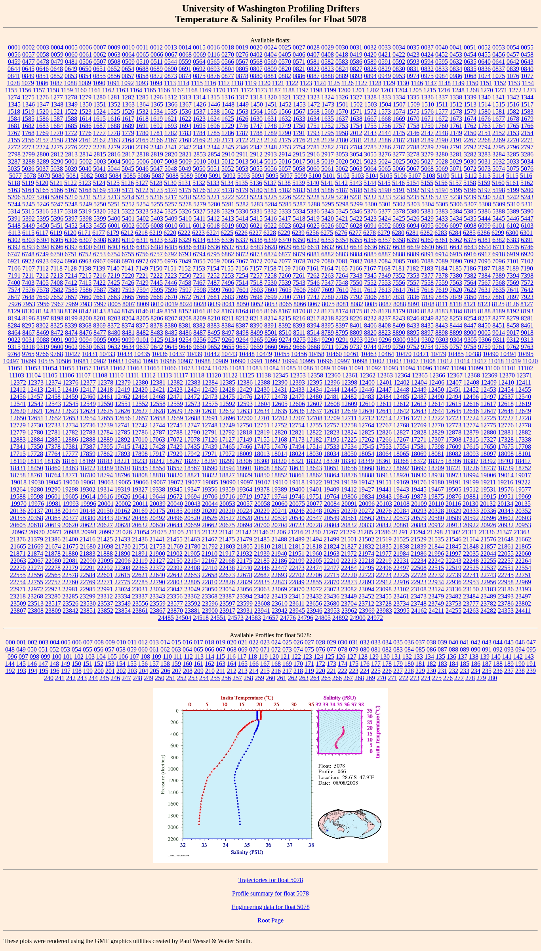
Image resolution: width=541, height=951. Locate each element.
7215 (85, 275)
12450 (436, 389)
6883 (341, 254)
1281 (113, 97)
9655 (228, 346)
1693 (170, 125)
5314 (14, 211)
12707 (297, 418)
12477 (262, 396)
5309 (499, 204)
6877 (284, 254)
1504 (385, 104)
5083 (101, 175)
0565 (213, 61)
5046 (142, 168)
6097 (456, 225)
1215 (429, 90)
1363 (128, 104)
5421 (341, 218)
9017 (513, 332)
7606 (299, 289)
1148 (444, 83)
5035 (14, 168)
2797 (527, 147)
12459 (70, 396)
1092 (127, 83)
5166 (56, 190)
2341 (170, 147)
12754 (297, 425)
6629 (285, 247)
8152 (185, 311)
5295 (328, 204)
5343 (327, 211)
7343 (356, 275)
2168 (185, 140)
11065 (152, 368)
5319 (85, 211)
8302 (42, 325)
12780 (35, 432)
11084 (271, 368)
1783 (185, 133)
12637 (314, 411)
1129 (389, 83)
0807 (256, 68)
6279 (383, 232)
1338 (456, 97)
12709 (332, 418)
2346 (242, 147)
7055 (199, 261)
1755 (370, 125)
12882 (523, 432)
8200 (85, 318)
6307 (85, 239)
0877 (227, 75)
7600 (228, 289)
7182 (412, 268)
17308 (453, 439)
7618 (427, 289)
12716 (401, 418)
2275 (56, 147)
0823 (327, 68)
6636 (370, 247)
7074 (270, 261)
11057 (83, 368)
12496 (471, 396)
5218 (185, 197)
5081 (72, 175)
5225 (270, 197)
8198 (57, 318)
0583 (341, 61)
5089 (186, 175)
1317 (242, 97)
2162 (99, 140)
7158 (270, 268)
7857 (484, 296)
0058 (42, 54)
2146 (413, 133)
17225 (349, 439)
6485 (171, 247)
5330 (242, 211)
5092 (229, 175)
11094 (407, 368)
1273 (529, 90)
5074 (498, 168)
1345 (14, 104)
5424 (384, 218)
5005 (128, 161)
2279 (113, 147)
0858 (142, 75)
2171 (227, 140)
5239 (470, 197)
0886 (299, 75)
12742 (140, 425)
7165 (341, 268)
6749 (42, 254)
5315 (28, 211)
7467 (199, 282)
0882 (284, 75)
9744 (370, 346)
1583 (527, 111)
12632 (227, 411)
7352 (398, 275)
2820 (171, 154)
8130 (28, 311)
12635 (279, 411)
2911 (242, 154)
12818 (244, 432)
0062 (99, 54)
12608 (332, 403)
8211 (228, 318)
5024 (384, 161)
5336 (313, 211)
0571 (299, 61)
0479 (57, 61)
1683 (42, 125)
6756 (142, 254)
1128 (375, 83)
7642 (527, 289)
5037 (42, 168)
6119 (56, 232)
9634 (128, 346)
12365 (420, 375)
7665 (128, 296)
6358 (398, 239)
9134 (171, 339)
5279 (199, 204)
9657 (242, 346)
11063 (135, 368)
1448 (228, 104)
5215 (142, 197)
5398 (85, 218)
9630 (85, 346)
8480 (114, 332)
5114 (498, 175)
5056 (270, 168)
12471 (175, 396)
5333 (284, 211)
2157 (42, 140)
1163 (122, 90)
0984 (441, 75)
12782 (70, 432)
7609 (328, 289)
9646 (185, 346)
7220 (128, 275)
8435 (427, 325)
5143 (355, 182)
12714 (384, 418)
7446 (170, 282)
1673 (456, 118)
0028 (313, 47)
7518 (256, 282)
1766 (527, 125)
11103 (16, 375)
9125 (156, 339)
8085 (371, 304)
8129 (14, 311)
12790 (192, 432)
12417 (87, 389)
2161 (85, 140)
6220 (170, 232)
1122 (292, 83)
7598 (199, 289)
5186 (327, 190)
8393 (299, 325)
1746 (242, 125)
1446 (214, 104)
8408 (384, 325)
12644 (436, 411)
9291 (342, 339)
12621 (35, 411)
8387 (242, 325)
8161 (199, 311)
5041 (99, 168)
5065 (384, 168)
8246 (413, 318)
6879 (299, 254)
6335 (213, 239)
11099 (475, 368)
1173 (261, 90)
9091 (57, 339)
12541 (18, 403)
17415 (122, 446)
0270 (227, 54)
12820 (279, 432)
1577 (441, 111)
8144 (113, 311)
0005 (71, 47)
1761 (456, 125)
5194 (441, 190)
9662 (285, 346)
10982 (98, 361)
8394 (313, 325)
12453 (488, 389)
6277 (355, 232)
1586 (42, 118)
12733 (53, 425)
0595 (441, 61)
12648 (506, 411)
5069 (441, 168)
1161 (94, 90)
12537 (506, 396)
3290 (57, 161)
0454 (470, 54)
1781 (156, 133)
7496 (227, 282)
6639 (413, 247)
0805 (242, 68)
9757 (456, 346)
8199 (71, 318)
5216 (156, 197)
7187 (484, 268)
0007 (99, 47)
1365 (156, 104)
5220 (199, 197)
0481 (71, 61)
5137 (270, 182)
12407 (454, 382)
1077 (527, 75)
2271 (527, 140)
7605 (285, 289)
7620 (456, 289)
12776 (506, 425)
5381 (427, 211)
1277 (56, 97)
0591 (384, 61)
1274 (14, 97)
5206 (14, 197)
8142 (85, 311)
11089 (322, 368)
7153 (198, 268)
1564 (256, 111)
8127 (526, 304)
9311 (499, 339)
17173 (297, 439)
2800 (42, 154)
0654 (128, 68)
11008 (428, 361)
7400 (14, 282)
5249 (85, 204)
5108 (429, 175)
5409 (171, 218)
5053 (242, 168)
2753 (284, 147)
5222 (227, 197)
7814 (384, 296)
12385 (227, 382)
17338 (523, 439)
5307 (470, 204)
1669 (398, 118)
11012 (445, 361)
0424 (427, 54)
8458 (513, 325)
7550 (356, 282)
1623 (199, 118)
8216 (299, 318)
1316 (227, 97)
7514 (242, 282)
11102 (525, 368)
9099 (128, 339)
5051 (213, 168)
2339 (142, 147)
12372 (18, 382)
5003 (99, 161)
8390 (256, 325)
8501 (271, 332)
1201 (358, 90)
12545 (70, 403)
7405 (42, 282)
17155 (262, 439)
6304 (42, 239)
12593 (245, 403)
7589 (114, 289)
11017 (479, 361)
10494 (508, 354)
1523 (85, 111)
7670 (170, 296)
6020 (242, 225)
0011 (142, 47)
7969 (71, 304)
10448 (247, 354)
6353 (327, 239)
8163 (227, 311)
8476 (85, 332)
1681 (14, 125)
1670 (413, 118)
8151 (170, 311)
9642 (156, 346)
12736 (87, 425)
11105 (49, 375)
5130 (170, 182)
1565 (270, 111)
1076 (513, 75)
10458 (316, 354)
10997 (342, 361)
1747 (256, 125)
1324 (327, 97)
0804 (227, 68)
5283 (256, 204)
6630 (299, 247)
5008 (171, 161)
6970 (128, 261)
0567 (242, 61)
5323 (142, 211)
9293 (356, 339)
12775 (488, 425)
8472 (57, 332)
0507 (99, 61)
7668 (156, 296)
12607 (314, 403)
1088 (70, 83)
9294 (370, 339)
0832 (427, 68)
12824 (349, 432)
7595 (156, 289)
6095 (427, 225)
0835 (470, 68)
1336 (427, 97)
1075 (498, 75)
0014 (185, 47)
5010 (199, 161)
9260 (228, 339)
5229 (327, 197)
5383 (441, 211)
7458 (185, 282)
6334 (199, 239)
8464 (14, 332)
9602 (71, 346)
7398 (527, 275)
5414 (242, 218)
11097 (441, 368)
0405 (284, 54)
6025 (313, 225)
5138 (284, 182)
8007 (128, 304)
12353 (298, 375)
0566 (227, 61)
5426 (413, 218)
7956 (43, 304)
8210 (214, 318)
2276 (71, 147)
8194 (14, 318)
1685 (71, 125)
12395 (314, 382)
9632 (114, 346)
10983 (116, 361)
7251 (199, 275)
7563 (456, 282)
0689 (156, 68)
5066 (398, 168)
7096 (498, 261)
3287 (14, 161)
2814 (85, 154)
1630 (256, 118)
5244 (14, 204)
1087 (56, 83)
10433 (107, 354)
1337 (441, 97)
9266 (271, 339)
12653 (70, 418)
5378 (398, 211)
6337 (242, 239)
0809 (270, 68)
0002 (28, 47)
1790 (284, 133)
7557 (413, 282)
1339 (470, 97)
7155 (227, 268)
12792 (227, 432)
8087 (385, 304)
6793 (185, 254)
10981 (81, 361)
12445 (349, 389)
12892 (122, 439)
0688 (142, 68)
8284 (14, 325)
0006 (85, 47)
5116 (526, 175)
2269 (498, 140)
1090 (99, 83)
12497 (488, 396)
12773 (453, 425)
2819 (156, 154)
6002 (128, 225)
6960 (71, 261)
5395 (42, 218)
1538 (213, 111)
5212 (99, 197)
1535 (170, 111)
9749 (384, 346)
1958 (341, 133)
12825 (366, 432)
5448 (14, 225)
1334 (398, 97)
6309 (114, 239)
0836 (484, 68)
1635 (327, 118)
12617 (488, 403)
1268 (472, 90)
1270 (486, 90)
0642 (513, 61)
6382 (498, 239)
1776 (85, 133)
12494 (453, 396)
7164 (327, 268)
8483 (156, 332)
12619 (523, 403)
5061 (327, 168)
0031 (356, 47)
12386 (245, 382)
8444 (456, 325)
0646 (42, 68)
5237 (441, 197)
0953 (398, 75)
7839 (427, 296)
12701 (262, 418)
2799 (28, 154)
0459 (14, 61)
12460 (87, 396)
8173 (327, 311)
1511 (442, 104)
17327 (488, 439)
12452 (471, 389)
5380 (413, 211)
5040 (85, 168)
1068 (470, 75)
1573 (384, 111)
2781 (313, 147)
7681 (213, 296)
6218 (141, 232)
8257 (484, 318)
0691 (185, 68)
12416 (70, 389)
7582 (57, 289)
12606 (297, 403)
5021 (356, 161)
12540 (523, 396)
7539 (284, 282)
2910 (228, 154)
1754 (356, 125)
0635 (470, 61)
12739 (105, 425)
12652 (53, 418)
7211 (28, 275)
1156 (25, 90)
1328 (370, 97)
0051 (470, 47)
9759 (484, 346)
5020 (341, 161)
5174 (170, 190)
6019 (227, 225)
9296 (385, 339)
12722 (436, 418)
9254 (185, 339)
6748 (28, 254)
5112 (471, 175)
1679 (527, 118)
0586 (356, 61)
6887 (384, 254)
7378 (441, 275)
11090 (339, 368)
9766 (42, 354)
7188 (498, 268)
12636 (297, 411)
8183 (441, 311)
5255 (156, 204)
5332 (270, 211)
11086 (305, 368)
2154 (527, 133)
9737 (356, 346)
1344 (527, 97)
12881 (506, 432)
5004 (114, 161)
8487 (199, 332)
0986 (456, 75)
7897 (513, 296)
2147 (427, 133)
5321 (113, 211)
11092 (373, 368)
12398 (349, 382)
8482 (142, 332)
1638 (356, 118)
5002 (85, 161)
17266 (384, 439)
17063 (157, 439)
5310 (513, 204)
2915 (299, 154)
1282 (128, 97)
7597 (185, 289)
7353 (413, 275)
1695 (199, 125)
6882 (327, 254)
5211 (85, 197)
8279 (513, 318)
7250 (185, 275)
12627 (140, 411)
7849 (456, 296)
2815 (99, 154)
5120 (42, 182)
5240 (484, 197)
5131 (184, 182)
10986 (168, 361)
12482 (349, 396)
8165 (256, 311)
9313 (527, 339)
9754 (427, 346)
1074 (484, 75)
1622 (185, 118)
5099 (300, 175)
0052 (484, 47)
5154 (412, 182)
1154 (528, 83)
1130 (403, 83)
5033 (513, 161)
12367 (455, 375)
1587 (56, 118)
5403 (156, 218)
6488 (199, 247)
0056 (14, 54)
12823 (331, 432)
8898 (441, 332)
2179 (327, 140)
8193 (527, 311)
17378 (53, 446)
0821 (299, 68)
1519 (28, 111)
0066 (156, 54)
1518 (14, 111)
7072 (256, 261)
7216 (99, 275)
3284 (498, 154)
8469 (42, 332)
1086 (42, 83)
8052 (257, 304)
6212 (127, 232)
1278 (71, 97)
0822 (313, 68)
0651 (99, 68)
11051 (15, 368)
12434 (314, 389)
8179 (398, 311)
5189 (370, 190)
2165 (142, 140)
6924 (56, 261)
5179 (242, 190)
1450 (256, 104)
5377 (384, 211)
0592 (398, 61)
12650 (18, 418)
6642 (456, 247)
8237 (384, 318)
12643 (419, 411)
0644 (14, 68)
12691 (210, 418)
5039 (71, 168)
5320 (99, 211)
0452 (441, 54)
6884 (356, 254)
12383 (192, 382)
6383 (513, 239)
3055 (370, 154)
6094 (413, 225)
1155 (11, 90)
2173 (256, 140)
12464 (140, 396)
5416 (270, 218)
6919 (513, 254)
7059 (213, 261)
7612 (370, 289)
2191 (456, 140)
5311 (527, 204)
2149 (456, 133)
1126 (347, 83)
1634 (313, 118)
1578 (456, 111)
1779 (128, 133)
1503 (370, 104)
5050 (199, 168)
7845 (441, 296)
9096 (114, 339)
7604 (271, 289)
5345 (341, 211)
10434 (125, 354)
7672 (185, 296)
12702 (280, 418)
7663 (113, 296)
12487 (419, 396)
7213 (56, 275)
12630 (192, 411)
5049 (185, 168)
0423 (413, 54)
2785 (370, 147)
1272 (515, 90)
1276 (42, 97)
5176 (199, 190)
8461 (527, 325)
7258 (270, 275)
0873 (170, 75)
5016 (284, 161)
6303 (28, 239)
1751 (313, 125)
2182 (370, 140)
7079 (313, 261)
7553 (384, 282)
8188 (484, 311)
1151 (486, 83)
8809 (356, 332)
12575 (210, 403)
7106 (14, 268)
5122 (70, 182)
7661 (99, 296)
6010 (171, 225)
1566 (284, 111)
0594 (427, 61)
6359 (413, 239)
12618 (506, 403)
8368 (85, 325)
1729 (227, 125)
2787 (398, 147)
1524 (99, 111)
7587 (99, 289)
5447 (527, 218)
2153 (513, 133)
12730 (35, 425)
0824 (341, 68)
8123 (484, 304)
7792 (356, 296)
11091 (356, 368)
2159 (71, 140)
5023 (370, 161)
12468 (157, 396)
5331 (256, 211)
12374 (53, 382)
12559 (175, 403)
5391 (14, 218)
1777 (99, 133)
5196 (470, 190)
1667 (370, 118)
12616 (471, 403)
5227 (299, 197)
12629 (175, 411)
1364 (142, 104)
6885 (370, 254)
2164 (128, 140)
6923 (42, 261)
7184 (441, 268)
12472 (192, 396)
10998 (360, 361)
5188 (356, 190)
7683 (227, 296)
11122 (230, 375)
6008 (156, 225)
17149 (244, 439)
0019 (242, 47)
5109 (443, 175)
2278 (99, 147)
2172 (242, 140)
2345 (227, 147)
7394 (513, 275)
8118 (456, 304)
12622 (53, 411)
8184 (456, 311)
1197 (302, 90)
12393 (297, 382)
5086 (143, 175)
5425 (398, 218)
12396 (332, 382)
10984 (133, 361)
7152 (184, 268)
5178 (227, 190)
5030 (470, 161)
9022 (14, 339)
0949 (384, 75)
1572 (370, 111)
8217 (313, 318)
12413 (35, 389)
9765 (28, 354)
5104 (372, 175)
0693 (213, 68)
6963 (85, 261)
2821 (185, 154)
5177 (213, 190)
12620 (18, 411)
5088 (172, 175)
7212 (42, 275)
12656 (123, 418)
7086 (413, 261)
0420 (370, 54)
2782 (327, 147)
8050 (242, 304)
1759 (427, 125)
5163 (14, 190)
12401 (384, 382)
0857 (128, 75)
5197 (484, 190)
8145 (128, 311)
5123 (84, 182)
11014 (462, 361)
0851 (42, 75)
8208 (185, 318)
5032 (498, 161)
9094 (85, 339)
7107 (28, 268)
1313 (185, 97)
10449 (264, 354)
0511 (156, 61)
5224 (256, 197)
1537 (199, 111)
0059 (57, 54)
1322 (299, 97)
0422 (398, 54)
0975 (427, 75)
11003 (394, 361)
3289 (42, 161)
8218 (327, 318)
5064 (370, 168)
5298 (342, 204)
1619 (156, 118)
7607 (313, 289)
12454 (506, 389)
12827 (401, 432)
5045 (128, 168)
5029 (456, 161)
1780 (142, 133)
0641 (498, 61)
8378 (156, 325)
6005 (142, 225)
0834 (456, 68)
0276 (242, 54)
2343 (199, 147)
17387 (87, 446)
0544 (170, 61)
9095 (99, 339)
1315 (213, 97)
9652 (214, 346)
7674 (199, 296)
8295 (28, 325)
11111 (132, 375)
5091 (215, 175)
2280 (128, 147)
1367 (185, 104)
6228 (269, 232)
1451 (271, 104)
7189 (512, 268)
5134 (227, 182)
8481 (128, 332)
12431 (279, 389)
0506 (85, 61)
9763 (527, 346)
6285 (469, 232)
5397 (71, 218)
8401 (356, 325)
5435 (470, 218)
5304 (427, 204)
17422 (140, 446)
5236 (427, 197)
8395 (327, 325)
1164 (136, 90)
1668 (384, 118)
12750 (244, 425)
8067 (314, 304)
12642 (401, 411)
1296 (156, 97)
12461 (105, 396)
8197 (42, 318)
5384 (456, 211)
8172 (313, 311)
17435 (192, 446)
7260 (284, 275)
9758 (470, 346)
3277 (398, 154)
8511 (299, 332)
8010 (157, 304)
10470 (403, 354)
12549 (88, 403)
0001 (14, 47)
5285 (285, 204)
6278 (369, 232)
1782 (170, 133)
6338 (256, 239)
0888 (327, 75)
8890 (398, 332)
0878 (242, 75)
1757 (398, 125)
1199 (330, 90)
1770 (56, 133)
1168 (191, 90)
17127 (227, 439)
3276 (384, 154)
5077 (15, 175)
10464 (386, 354)
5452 (71, 225)
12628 (157, 411)
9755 (441, 346)
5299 (356, 204)
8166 (270, 311)
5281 (228, 204)
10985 (150, 361)
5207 (28, 197)
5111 (457, 175)
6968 (113, 261)
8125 (498, 304)
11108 (99, 375)
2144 (384, 133)
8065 (285, 304)
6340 (284, 239)
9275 (299, 339)
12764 (366, 425)
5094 (257, 175)
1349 (71, 104)
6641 (442, 247)
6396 (57, 247)
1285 (142, 97)
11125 (246, 375)
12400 (367, 382)
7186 (469, 268)
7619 (441, 289)
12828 (419, 432)
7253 (227, 275)
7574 (14, 289)
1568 (313, 111)
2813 (71, 154)
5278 (185, 204)
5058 (299, 168)
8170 (299, 311)
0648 (56, 68)
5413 (227, 218)
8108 (428, 304)
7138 (84, 268)
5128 (156, 182)
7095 (484, 261)
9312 (513, 339)
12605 (280, 403)
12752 (279, 425)
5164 (28, 190)
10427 (72, 354)
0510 (142, 61)
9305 (470, 339)
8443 (441, 325)
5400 (114, 218)
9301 (413, 339)
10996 (325, 361)
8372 (113, 325)
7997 (100, 304)
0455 (484, 54)
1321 (284, 97)
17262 (366, 439)
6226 (241, 232)
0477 (28, 61)
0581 (313, 61)
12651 (36, 418)
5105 (386, 175)
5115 (512, 175)
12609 (349, 403)
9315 (14, 346)
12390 (280, 382)
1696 (213, 125)
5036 (28, 168)
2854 (214, 154)
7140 (113, 268)
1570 (341, 111)
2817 (128, 154)
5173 (156, 190)
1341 (498, 97)
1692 (156, 125)
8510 (285, 332)
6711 (499, 247)
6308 (99, 239)
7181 (398, 268)
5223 (242, 197)
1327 (356, 97)
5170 (113, 190)
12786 (140, 432)
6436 (128, 247)
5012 (227, 161)
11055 (66, 368)
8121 (469, 304)
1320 (270, 97)
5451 (57, 225)
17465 (227, 446)
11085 (288, 368)
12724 (471, 418)
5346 (356, 211)
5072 (470, 168)
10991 (255, 361)
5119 (28, 182)
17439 (209, 446)
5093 (243, 175)
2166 (156, 140)
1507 (399, 104)
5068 (427, 168)
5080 (58, 175)
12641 (384, 411)
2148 (441, 133)
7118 (56, 268)
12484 (384, 396)
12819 (262, 432)
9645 (171, 346)
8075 (328, 304)
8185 (470, 311)
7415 (85, 282)
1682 (28, 125)
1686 (85, 125)
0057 (28, 54)
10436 (160, 354)
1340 (484, 97)
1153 (514, 83)
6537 (228, 247)
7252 (213, 275)
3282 (470, 154)
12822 (314, 432)
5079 (44, 175)
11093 (390, 368)
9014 (498, 332)
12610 (367, 403)
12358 (315, 375)
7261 (299, 275)
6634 (356, 247)
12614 (436, 403)
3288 (28, 161)
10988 (203, 361)
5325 (170, 211)
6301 (526, 232)
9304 (456, 339)
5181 (270, 190)
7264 (341, 275)
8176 (370, 311)
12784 (105, 432)
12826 (384, 432)
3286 (527, 154)
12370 (507, 375)
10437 (177, 354)
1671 (427, 118)
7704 (299, 296)
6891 (427, 254)
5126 (127, 182)
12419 (122, 389)
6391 (527, 239)
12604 (262, 403)
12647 (488, 411)
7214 (71, 275)
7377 (427, 275)
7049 (185, 261)
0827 (356, 68)
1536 (185, 111)
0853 (71, 75)
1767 (14, 133)
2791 (456, 147)
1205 (415, 90)
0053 (498, 47)
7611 (356, 289)
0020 (256, 47)
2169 (199, 140)
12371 (524, 375)
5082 (86, 175)
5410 (185, 218)
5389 (513, 211)
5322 (128, 211)
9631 (99, 346)
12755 (314, 425)
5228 (313, 197)
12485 (401, 396)
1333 (384, 97)
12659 (175, 418)
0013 (170, 47)
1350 (85, 104)
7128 (70, 268)
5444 (484, 218)
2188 (413, 140)
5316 (42, 211)
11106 (66, 375)
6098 (470, 225)
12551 (123, 403)
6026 (327, 225)
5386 (484, 211)
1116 (210, 83)
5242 (513, 197)
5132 (198, 182)
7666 (142, 296)
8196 (28, 318)
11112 (148, 375)
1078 (13, 83)
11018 (496, 361)
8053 (271, 304)
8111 (442, 304)
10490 (491, 354)
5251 (114, 204)
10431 (90, 354)
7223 (170, 275)
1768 (28, 133)
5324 (156, 211)
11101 (508, 368)
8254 (470, 318)
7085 (398, 261)
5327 (199, 211)
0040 (441, 47)
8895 (413, 332)
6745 (513, 247)
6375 (470, 239)
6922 (28, 261)
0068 (185, 54)
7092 (470, 261)
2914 (284, 154)
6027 (341, 225)
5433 (441, 218)
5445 (498, 218)
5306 (456, 204)
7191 (14, 275)
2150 (470, 133)
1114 (183, 83)
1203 (387, 90)
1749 (284, 125)
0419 (356, 54)
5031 (484, 161)
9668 (313, 346)
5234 (398, 197)
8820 (370, 332)
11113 (164, 375)
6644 (484, 247)
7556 (398, 282)
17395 (105, 446)
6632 (328, 247)
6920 (527, 254)
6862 (227, 254)
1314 (199, 97)
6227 (255, 232)
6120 (70, 232)
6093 (398, 225)
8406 (370, 325)
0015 (199, 47)
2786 (384, 147)
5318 (71, 211)
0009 (114, 47)
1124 (320, 83)
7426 (128, 282)
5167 (71, 190)
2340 (156, 147)
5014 (256, 161)
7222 (156, 275)
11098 (458, 368)
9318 (28, 346)
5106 (400, 175)
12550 (105, 403)
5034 (527, 161)
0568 (256, 61)
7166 (355, 268)
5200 (527, 190)
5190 (384, 190)
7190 (526, 268)
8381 (185, 325)
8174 (341, 311)
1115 (197, 83)
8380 (170, 325)
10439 (194, 354)
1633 (299, 118)
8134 (42, 311)
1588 (71, 118)
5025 (398, 161)
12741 (122, 425)
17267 (401, 439)
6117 (42, 232)
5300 (370, 204)
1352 (114, 104)
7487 (213, 282)
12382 (175, 382)
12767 (384, 425)
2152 (498, 133)
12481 (331, 396)
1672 (441, 118)
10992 (272, 361)
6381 (484, 239)
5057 (284, 168)
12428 (227, 389)
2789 (427, 147)
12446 (366, 389)
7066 (227, 261)
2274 (42, 147)
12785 (122, 432)
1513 (470, 104)
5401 (128, 218)
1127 (361, 83)
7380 (456, 275)
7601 (242, 289)
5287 (299, 204)
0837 (498, 68)
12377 (88, 382)
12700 (245, 418)
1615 (99, 118)
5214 (128, 197)
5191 (398, 190)
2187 (398, 140)
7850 (470, 296)
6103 (527, 225)
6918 (498, 254)
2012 (356, 133)
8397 (341, 325)
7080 (327, 261)
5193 (427, 190)
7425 (113, 282)
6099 (484, 225)
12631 (209, 411)
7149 (141, 268)
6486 (185, 247)
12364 (402, 375)
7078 (299, 261)
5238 (456, 197)
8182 (427, 311)
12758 (349, 425)
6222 (184, 232)
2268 (484, 140)
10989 (220, 361)
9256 (199, 339)
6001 (114, 225)
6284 (455, 232)
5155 (427, 182)
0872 (156, 75)
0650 (85, 68)
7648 (28, 296)
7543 (299, 282)
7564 (470, 282)
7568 (498, 282)
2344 (213, 147)
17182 (314, 439)
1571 (356, 111)
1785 (213, 133)
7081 (341, 261)
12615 (453, 403)
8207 (171, 318)
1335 (413, 97)
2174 (270, 140)
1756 (384, 125)
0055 (527, 47)
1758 (413, 125)
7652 (56, 296)
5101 (329, 175)
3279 (427, 154)
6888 (398, 254)
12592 (227, 403)
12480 (314, 396)
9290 (328, 339)
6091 (370, 225)
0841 (14, 75)
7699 (270, 296)
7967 (57, 304)
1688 (113, 125)
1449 (242, 104)
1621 (170, 118)
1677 (498, 118)
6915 (456, 254)
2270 (513, 140)
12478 (279, 396)
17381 (70, 446)
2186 (384, 140)
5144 (370, 182)
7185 (455, 268)
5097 (286, 175)
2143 (370, 133)
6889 (413, 254)
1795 (327, 133)
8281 (527, 318)
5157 (455, 182)
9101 (142, 339)
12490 (436, 396)
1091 (113, 83)
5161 (512, 182)
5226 (284, 197)
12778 (523, 425)
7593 (128, 289)
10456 (299, 354)
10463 (369, 354)
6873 (256, 254)
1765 (513, 125)
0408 (327, 54)
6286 (483, 232)
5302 (399, 204)
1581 (498, 111)
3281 (456, 154)
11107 (83, 375)
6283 (440, 232)
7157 (256, 268)
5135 (241, 182)
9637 (142, 346)
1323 (313, 97)
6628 (271, 247)
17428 (157, 446)
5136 (256, 182)
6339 (270, 239)
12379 (123, 382)
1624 (213, 118)
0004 (57, 47)
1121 (278, 83)
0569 (270, 61)
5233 (384, 197)
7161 (313, 268)
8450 (484, 325)
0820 (284, 68)
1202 (372, 90)
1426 (199, 104)
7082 (356, 261)
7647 (14, 296)
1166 (164, 90)
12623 (70, 411)
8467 (28, 332)
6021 (256, 225)
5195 (456, 190)
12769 (419, 425)
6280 (398, 232)
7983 (86, 304)
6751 (71, 254)
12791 (209, 432)
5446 (513, 218)
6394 (42, 247)
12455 (523, 389)
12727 (506, 418)
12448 (401, 389)
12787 (157, 432)
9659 (256, 346)
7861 (498, 296)
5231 (356, 197)
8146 (142, 311)
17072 (175, 439)
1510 (427, 104)
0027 (299, 47)
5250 (99, 204)
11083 (254, 368)
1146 (417, 83)
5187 (341, 190)
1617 (128, 118)
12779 (18, 432)
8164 (242, 311)
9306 (484, 339)
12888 (87, 439)
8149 (156, 311)
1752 (327, 125)
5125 (113, 182)
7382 (470, 275)
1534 (156, 111)
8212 (242, 318)
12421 (157, 389)
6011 (185, 225)
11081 (237, 368)
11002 (377, 361)
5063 (356, 168)
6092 (384, 225)
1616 (113, 118)
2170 (213, 140)
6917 (484, 254)
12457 (35, 396)
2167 (170, 140)
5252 (128, 204)
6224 (212, 232)
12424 (192, 389)
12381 (158, 382)
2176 (299, 140)
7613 (384, 289)
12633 (244, 411)
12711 (349, 418)
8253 (456, 318)
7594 (142, 289)
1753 (341, 125)
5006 (142, 161)
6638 (399, 247)
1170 (219, 90)
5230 (341, 197)
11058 (101, 368)
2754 (299, 147)
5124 (99, 182)
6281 (412, 232)
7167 (370, 268)
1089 (84, 83)
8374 (128, 325)
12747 (192, 425)
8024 (185, 304)
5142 (341, 182)
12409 (489, 382)
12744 (157, 425)
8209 (199, 318)
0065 (142, 54)
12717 (419, 418)
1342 (513, 97)
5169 (99, 190)
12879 (471, 432)
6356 (370, 239)
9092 (71, 339)
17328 (506, 439)
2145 (398, 133)
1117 (224, 83)
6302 (14, 239)
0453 (456, 54)
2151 (484, 133)
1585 (28, 118)
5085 (129, 175)
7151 (170, 268)
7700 (284, 296)
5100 (315, 175)
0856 (113, 75)
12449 (419, 389)
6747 (14, 254)
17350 (35, 446)
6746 (527, 247)
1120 (264, 83)
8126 (512, 304)
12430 (262, 389)
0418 (341, 54)
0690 (170, 68)
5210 (71, 197)
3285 (513, 154)
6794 (199, 254)
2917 (327, 154)
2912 (256, 154)
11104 (33, 375)
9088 (42, 339)
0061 (85, 54)
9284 (313, 339)
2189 (427, 140)
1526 (128, 111)
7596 (171, 289)
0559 (185, 61)
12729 (18, 425)
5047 (156, 168)
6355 (356, 239)
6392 (14, 247)
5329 (227, 211)
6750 (56, 254)
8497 (228, 332)
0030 (341, 47)
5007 (156, 161)
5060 (313, 168)
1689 (128, 125)
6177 (98, 232)
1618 (142, 118)
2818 (142, 154)
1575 (413, 111)
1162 (108, 90)
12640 (366, 411)
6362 (456, 239)
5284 (271, 204)
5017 (299, 161)
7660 (85, 296)
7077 (284, 261)
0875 (199, 75)
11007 (411, 361)
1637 (341, 118)
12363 (385, 375)
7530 (270, 282)
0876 (213, 75)
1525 (113, 111)
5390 (527, 211)
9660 (271, 346)
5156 (441, 182)
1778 (113, 133)
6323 (156, 239)
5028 (441, 161)
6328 (170, 239)
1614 (85, 118)
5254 (142, 204)
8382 (199, 325)
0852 (56, 75)
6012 (199, 225)
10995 (307, 361)
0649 (71, 68)
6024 (299, 225)
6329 (185, 239)
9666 (299, 346)
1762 (470, 125)
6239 (298, 232)
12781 (53, 432)
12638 (331, 411)
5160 (498, 182)
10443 (229, 354)
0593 (413, 61)
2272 (14, 147)
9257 (214, 339)
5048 (170, 168)
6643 (470, 247)
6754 (113, 254)
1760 (441, 125)
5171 (128, 190)
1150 (472, 83)
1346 (28, 104)
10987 (185, 361)
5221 (213, 197)
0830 (398, 68)
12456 (18, 396)
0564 (199, 61)
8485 (171, 332)
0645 (28, 68)
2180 (341, 140)
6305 (57, 239)
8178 (384, 311)
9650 (199, 346)
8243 (398, 318)
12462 (122, 396)
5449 (28, 225)
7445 (156, 282)
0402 (256, 54)
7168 (384, 268)
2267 (470, 140)
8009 (143, 304)
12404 (419, 382)
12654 (88, 418)
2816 (114, 154)
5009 (185, 161)
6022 (270, 225)
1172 (247, 90)
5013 (242, 161)
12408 (471, 382)
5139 (298, 182)
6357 (384, 239)
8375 (142, 325)
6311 (142, 239)
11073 (186, 368)
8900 (470, 332)
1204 (401, 90)
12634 (262, 411)
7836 (413, 296)
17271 (419, 439)
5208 (42, 197)
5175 (185, 190)
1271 (501, 90)
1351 (99, 104)
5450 (42, 225)
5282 (242, 204)
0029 (327, 47)
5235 (413, 197)
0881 (270, 75)
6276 (341, 232)
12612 (401, 403)
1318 (256, 97)
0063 (114, 54)
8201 (99, 318)
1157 (39, 90)
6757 (156, 254)
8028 (200, 304)
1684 (56, 125)
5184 (313, 190)
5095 (272, 175)
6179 (113, 232)
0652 (113, 68)
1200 (344, 90)
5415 (256, 218)
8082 (357, 304)
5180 (256, 190)
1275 (28, 97)
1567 (299, 111)
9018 (527, 332)
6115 (28, 232)
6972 (142, 261)
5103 (357, 175)
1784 (199, 133)
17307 (436, 439)
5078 (29, 175)
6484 (156, 247)
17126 (209, 439)
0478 (42, 61)
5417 (284, 218)
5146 (398, 182)
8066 (299, 304)
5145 (384, 182)
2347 (256, 147)
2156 (28, 140)
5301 (385, 204)
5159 (484, 182)
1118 (237, 83)
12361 (350, 375)
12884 (35, 439)
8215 (284, 318)
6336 (227, 239)
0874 (185, 75)
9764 (14, 354)
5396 (57, 218)
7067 (242, 261)
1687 (99, 125)
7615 (413, 289)
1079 (27, 83)
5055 (256, 168)
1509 (413, 104)
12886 (70, 439)
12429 (244, 389)
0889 (341, 75)
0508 (114, 61)
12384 (210, 382)
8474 (71, 332)
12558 (158, 403)
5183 (299, 190)
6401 (99, 247)
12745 (175, 425)
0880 (256, 75)
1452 (285, 104)
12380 (140, 382)
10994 (290, 361)
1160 (80, 90)
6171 (84, 232)
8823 (384, 332)
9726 (341, 346)
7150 (156, 268)
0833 (441, 68)
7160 (298, 268)
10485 (456, 354)
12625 (105, 411)
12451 (453, 389)
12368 (472, 375)
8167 (284, 311)
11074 (203, 368)
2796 (513, 147)
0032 (370, 47)
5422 (356, 218)
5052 (227, 168)
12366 (437, 375)
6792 (170, 254)
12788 (175, 432)
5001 (71, 161)
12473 (209, 396)
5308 (484, 204)
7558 (427, 282)
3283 (484, 154)
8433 (413, 325)
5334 (299, 211)
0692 (199, 68)
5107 (414, 175)
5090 (200, 175)
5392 (28, 218)
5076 (527, 168)
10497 (11, 361)
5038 (56, 168)
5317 (56, 211)
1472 (313, 104)
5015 (270, 161)
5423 (370, 218)
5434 (456, 218)
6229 (284, 232)
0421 (384, 54)
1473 (328, 104)
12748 (209, 425)
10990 (238, 361)
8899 (456, 332)
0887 (313, 75)
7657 (71, 296)
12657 (140, 418)
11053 (32, 368)
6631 (313, 247)
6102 (513, 225)
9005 (484, 332)
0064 (128, 54)
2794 (484, 147)
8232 (370, 318)
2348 (270, 147)
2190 (441, 140)
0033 (384, 47)
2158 (56, 140)
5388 (498, 211)
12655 (105, 418)
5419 (313, 218)
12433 (297, 389)
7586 (85, 289)
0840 (527, 68)
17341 (18, 446)
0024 (270, 47)
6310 (128, 239)
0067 (171, 54)
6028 (356, 225)
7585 (71, 289)
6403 (114, 247)
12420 (140, 389)
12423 (175, 389)
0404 (270, 54)
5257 (171, 204)
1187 (275, 90)
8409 (398, 325)
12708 (314, 418)
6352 (313, 239)
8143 (99, 311)
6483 (142, 247)
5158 (469, 182)
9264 (242, 339)
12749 (227, 425)
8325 (56, 325)
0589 (370, 61)
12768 (401, 425)
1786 (227, 133)
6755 (128, 254)
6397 (71, 247)
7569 (513, 282)
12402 (402, 382)
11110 (116, 375)
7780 (327, 296)
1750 (299, 125)
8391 (270, 325)
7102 (527, 261)
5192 (413, 190)
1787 (242, 133)
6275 (326, 232)
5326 (185, 211)
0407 (313, 54)
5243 (527, 197)
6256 (312, 232)
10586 (63, 361)
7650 (42, 296)
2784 (356, 147)
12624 (87, 411)
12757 (331, 425)
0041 (456, 47)
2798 (14, 154)
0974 (413, 75)
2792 (470, 147)
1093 (141, 83)
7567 (484, 282)
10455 (282, 354)
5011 (214, 161)
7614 (398, 289)
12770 (436, 425)
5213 (113, 197)
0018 (227, 47)
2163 (113, 140)
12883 (18, 439)
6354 (341, 239)
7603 (256, 289)
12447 (384, 389)
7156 (241, 268)
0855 (99, 75)
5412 (213, 218)
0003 (42, 47)
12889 (105, 439)
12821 (297, 432)
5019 (327, 161)
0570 (284, 61)
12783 (87, 432)
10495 (525, 354)
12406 (436, 382)
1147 (431, 83)
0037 (427, 47)
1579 (470, 111)
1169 (205, 90)
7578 (42, 289)
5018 (313, 161)
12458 (53, 396)
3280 (441, 154)
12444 (331, 389)
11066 (169, 368)
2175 (284, 140)
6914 (441, 254)
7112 (42, 268)
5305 (442, 204)
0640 (484, 61)
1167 (177, 90)
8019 (171, 304)
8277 (498, 318)
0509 (128, 61)
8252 (441, 318)
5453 (85, 225)
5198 (498, 190)
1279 (85, 97)
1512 (456, 104)
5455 (99, 225)
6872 (242, 254)
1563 (242, 111)
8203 (114, 318)
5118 (14, 182)
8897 (427, 332)
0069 (199, 54)
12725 (488, 418)
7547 (327, 282)
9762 (513, 346)
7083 (370, 261)
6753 (99, 254)
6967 (99, 261)
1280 (99, 97)
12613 (419, 403)
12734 (70, 425)
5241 (498, 197)
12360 (333, 375)
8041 (228, 304)
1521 (56, 111)
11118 (197, 375)
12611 (384, 403)
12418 (105, 389)
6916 (470, 254)
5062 (341, 168)
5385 (470, 211)
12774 (471, 425)
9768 (56, 354)
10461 (351, 354)
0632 (456, 61)
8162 (213, 311)
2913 (270, 154)
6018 (213, 225)
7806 (370, 296)
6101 (498, 225)
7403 (28, 282)
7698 (256, 296)
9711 (328, 346)
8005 (114, 304)
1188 (288, 90)
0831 (413, 68)
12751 (262, 425)
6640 (427, 247)
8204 (128, 318)
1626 (242, 118)
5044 (113, 168)
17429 (175, 446)
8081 (342, 304)
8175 (356, 311)
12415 (53, 389)
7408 (56, 282)
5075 (513, 168)
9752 (413, 346)
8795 (341, 332)
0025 (284, 47)
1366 (171, 104)
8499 (256, 332)
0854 (85, 75)
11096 (424, 368)
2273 (28, 147)
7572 (527, 282)
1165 (150, 90)
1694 (185, 125)
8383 (213, 325)
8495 (214, 332)
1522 (71, 111)
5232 (370, 197)
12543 (53, 403)
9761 (498, 346)
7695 (242, 296)
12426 (209, 389)
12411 (523, 382)
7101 (513, 261)
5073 (484, 168)
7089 (441, 261)
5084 (115, 175)
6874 (270, 254)
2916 (313, 154)
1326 (341, 97)
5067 (413, 168)
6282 (426, 232)
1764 (498, 125)
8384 (227, 325)
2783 (341, 147)
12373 (36, 382)
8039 (214, 304)
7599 (214, 289)
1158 (53, 90)
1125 (334, 83)
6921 (14, 261)
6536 (214, 247)
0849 (28, 75)
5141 (327, 182)
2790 (441, 147)
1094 (156, 83)
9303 (442, 339)
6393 (28, 247)
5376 (370, 211)
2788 (413, 147)
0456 (498, 54)
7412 (71, 282)
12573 (192, 403)
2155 (14, 140)
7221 (142, 275)
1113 (170, 83)
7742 (313, 296)
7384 (484, 275)
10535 (46, 361)
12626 (122, 411)
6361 (441, 239)
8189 (498, 311)
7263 (327, 275)
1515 (498, 104)
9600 (57, 346)
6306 (71, 239)
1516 (513, 104)
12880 (488, 432)
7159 (284, 268)
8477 (99, 332)
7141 (127, 268)
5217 (170, 197)
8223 (341, 318)
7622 (470, 289)
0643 (527, 61)
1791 (299, 133)
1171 (233, 90)
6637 (385, 247)
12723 (453, 418)
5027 (427, 161)
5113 (484, 175)
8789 (327, 332)
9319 (42, 346)
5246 (42, 204)
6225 (227, 232)
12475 (227, 396)
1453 (299, 104)
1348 (57, 104)
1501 (342, 104)
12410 (506, 382)
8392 (284, 325)
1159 (67, 90)
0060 (71, 54)
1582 (513, 111)
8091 (414, 304)
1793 (313, 133)
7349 (384, 275)
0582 (327, 61)
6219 (155, 232)
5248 (71, 204)
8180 (413, 311)
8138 (56, 311)
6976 (170, 261)
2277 (85, 147)
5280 (214, 204)
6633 (342, 247)
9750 (398, 346)
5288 (313, 204)
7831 (398, 296)
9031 (28, 339)
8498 (242, 332)
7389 (498, 275)
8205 (142, 318)
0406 (299, 54)
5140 (313, 182)
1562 (227, 111)
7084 (384, 261)
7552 (370, 282)
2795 (498, 147)
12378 (105, 382)
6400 (85, 247)
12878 (453, 432)
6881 (313, 254)
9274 (285, 339)
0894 (370, 75)
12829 (436, 432)
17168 (279, 439)
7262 (313, 275)
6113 (14, 232)
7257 (256, 275)
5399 (99, 218)
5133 (213, 182)
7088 (427, 261)
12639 (349, 411)
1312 (170, 97)
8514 (313, 332)
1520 (42, 111)
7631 (484, 289)
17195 (331, 439)
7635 (498, 289)
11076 (220, 368)
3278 (413, 154)
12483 (366, 396)
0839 (513, 68)
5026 (413, 161)
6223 (198, 232)
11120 (213, 375)
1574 (398, 111)
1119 (251, 83)
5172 (142, 190)
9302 (427, 339)
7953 (29, 304)
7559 (441, 282)
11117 (180, 375)
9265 (256, 339)
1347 (42, 104)
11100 (492, 368)
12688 (192, 418)
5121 (56, 182)
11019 (513, 361)
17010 (140, 439)
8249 (427, 318)
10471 (421, 354)
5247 (57, 204)
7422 (99, 282)
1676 (484, 118)
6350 (299, 239)
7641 (513, 289)
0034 (398, 47)
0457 (513, 54)
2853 (199, 154)
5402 (142, 218)
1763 (484, 125)
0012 (156, 47)
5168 (85, 190)
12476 (244, 396)
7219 (113, 275)
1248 (458, 90)
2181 (356, 140)
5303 (413, 204)
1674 (470, 118)
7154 (213, 268)
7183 (427, 268)
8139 (71, 311)
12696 (227, 418)
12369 (489, 375)
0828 (370, 68)
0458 (527, 54)
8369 (99, 325)
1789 (270, 133)
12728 (523, 418)
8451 (498, 325)
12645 (453, 411)
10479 (438, 354)
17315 (471, 439)
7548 (341, 282)
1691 (142, 125)
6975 (156, 261)
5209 (57, 197)
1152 (500, 83)
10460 (334, 354)
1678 (513, 118)
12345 (280, 375)
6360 (427, 239)
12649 (523, 411)
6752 (85, 254)
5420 (327, 218)
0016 (213, 47)
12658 (158, 418)
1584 (14, 118)
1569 (327, 111)
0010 (128, 47)
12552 (140, 403)
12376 (70, 382)
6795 (213, 254)
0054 (513, 47)
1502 (356, 104)
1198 (316, 90)
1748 (270, 125)
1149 (458, 83)
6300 (512, 232)
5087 (158, 175)
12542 (36, 403)
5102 (343, 175)
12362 (367, 375)
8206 (156, 318)
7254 (242, 275)
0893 (356, 75)
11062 (118, 368)
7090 (456, 261)
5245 (28, 204)
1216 (444, 90)
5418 (299, 218)
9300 (399, 339)
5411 (199, 218)
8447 (470, 325)
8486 (185, 332)
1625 (227, 118)
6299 (497, 232)
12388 (262, 382)
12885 (53, 439)
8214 (270, 318)
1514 (484, 104)
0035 (413, 47)
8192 (513, 311)
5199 (513, 190)
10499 (28, 361)
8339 (71, 325)
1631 (270, 118)
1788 (256, 133)
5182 (284, 190)
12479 (297, 396)
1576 (427, 111)
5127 (141, 182)
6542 (242, 247)
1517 (527, 104)
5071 (456, 168)
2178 (313, 140)
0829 (384, 68)
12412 (18, 389)
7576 (28, 289)
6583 (256, 247)
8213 (256, 318)
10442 (212, 354)
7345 (370, 275)
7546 (313, 282)
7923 (527, 296)
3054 (356, 154)
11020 (530, 361)
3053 (341, 154)
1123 (306, 83)
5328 (213, 211)
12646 (471, 411)
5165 (42, 190)
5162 (526, 182)
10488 (473, 354)
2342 (185, 147)
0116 (214, 54)
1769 (42, 133)
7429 (142, 282)
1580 (484, 111)
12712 (366, 418)
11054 (49, 368)
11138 (263, 375)
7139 (99, 268)
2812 (57, 154)
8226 (356, 318)
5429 (427, 218)
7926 (14, 304)
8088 (399, 304)
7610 (342, 289)
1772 (71, 133)
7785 (341, 296)
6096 (441, 225)
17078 (192, 439)
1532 (142, 111)
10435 (142, 354)
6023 (284, 225)
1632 (284, 118)
